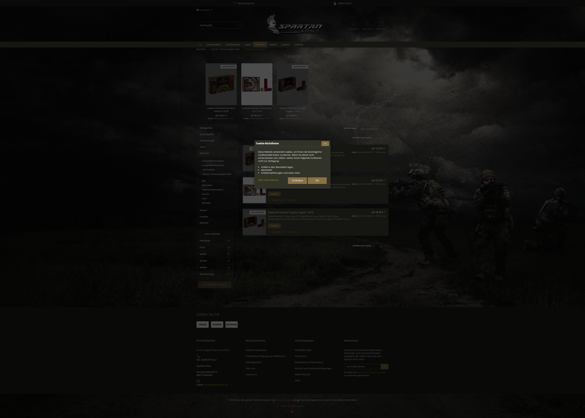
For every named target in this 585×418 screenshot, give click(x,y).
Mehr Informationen (268, 180)
